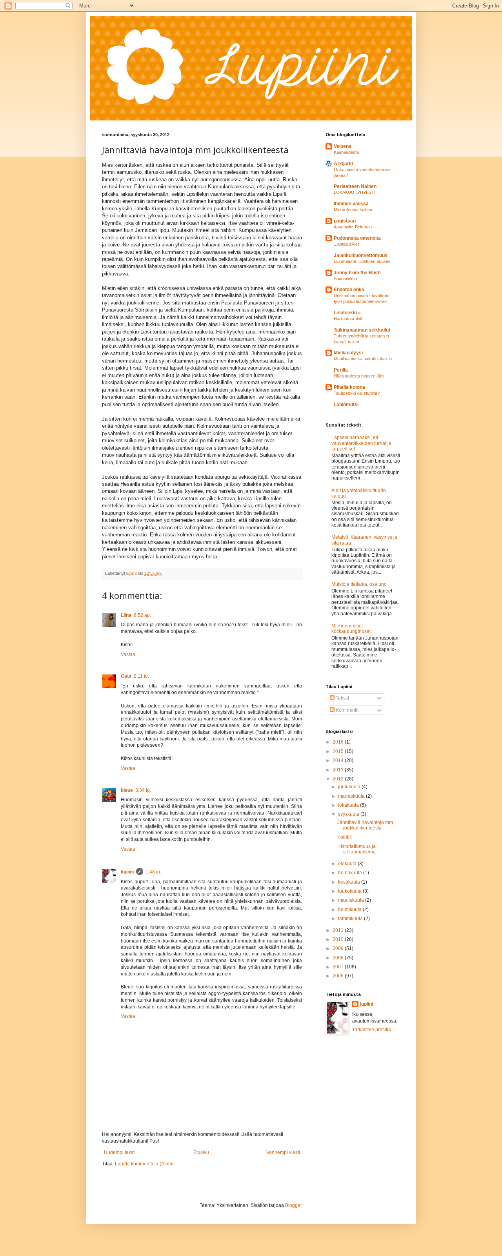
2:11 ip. (141, 676)
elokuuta (348, 863)
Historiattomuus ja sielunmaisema (356, 849)
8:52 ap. (142, 615)
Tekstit (342, 698)
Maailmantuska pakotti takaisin (363, 358)
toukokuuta (350, 891)
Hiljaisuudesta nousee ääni (359, 376)
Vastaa (128, 654)
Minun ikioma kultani (353, 209)
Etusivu (201, 1152)
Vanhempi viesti (283, 1152)
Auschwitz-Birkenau (353, 226)
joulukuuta (350, 786)
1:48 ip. (153, 872)
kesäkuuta (349, 882)
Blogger (293, 1205)
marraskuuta (352, 796)
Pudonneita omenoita (357, 238)
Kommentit (346, 710)
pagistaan (345, 221)
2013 (339, 770)
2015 (339, 751)
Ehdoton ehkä (349, 289)
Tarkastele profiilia (371, 1029)
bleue (127, 790)
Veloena (342, 146)
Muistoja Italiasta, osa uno (359, 584)
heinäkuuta (350, 872)
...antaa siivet (346, 244)
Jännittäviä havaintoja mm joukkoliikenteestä (365, 825)
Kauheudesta (346, 152)
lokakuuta (349, 805)
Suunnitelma (345, 278)
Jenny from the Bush (357, 272)
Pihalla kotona (349, 387)
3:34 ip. (143, 790)
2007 (339, 967)
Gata (126, 676)
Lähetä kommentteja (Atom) (144, 1164)
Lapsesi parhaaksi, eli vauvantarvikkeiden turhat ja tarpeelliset (361, 443)
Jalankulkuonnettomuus (360, 255)
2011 (339, 930)
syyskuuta (349, 814)
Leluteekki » (347, 312)
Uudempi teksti (120, 1152)
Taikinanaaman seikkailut (362, 330)
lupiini (127, 872)
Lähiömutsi (346, 404)
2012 (339, 779)
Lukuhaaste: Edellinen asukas (362, 261)
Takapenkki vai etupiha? (357, 393)
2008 (339, 958)
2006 (339, 976)
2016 (339, 742)
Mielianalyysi (348, 352)
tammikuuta (351, 918)
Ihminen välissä (351, 203)
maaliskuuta (351, 900)
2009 (339, 948)
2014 (339, 760)
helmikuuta (350, 909)
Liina (126, 615)
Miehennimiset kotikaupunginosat (351, 628)
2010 (339, 939)
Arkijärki (343, 163)
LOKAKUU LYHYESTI (354, 192)
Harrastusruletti (348, 318)
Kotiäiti (344, 837)
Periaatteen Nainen (355, 186)
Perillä (341, 370)
